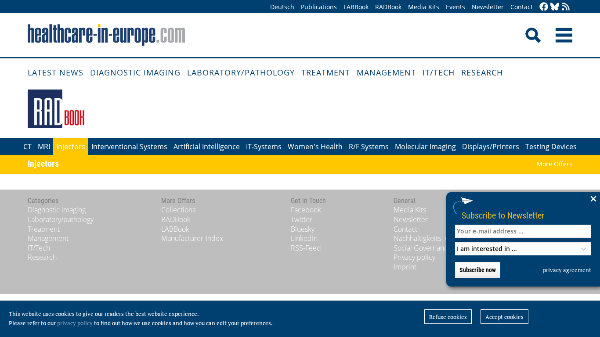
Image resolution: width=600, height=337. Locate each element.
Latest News (55, 72)
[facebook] (543, 7)
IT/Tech (439, 72)
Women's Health (315, 146)
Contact (521, 7)
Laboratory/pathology (241, 72)
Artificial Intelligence (206, 146)
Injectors (70, 146)
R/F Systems (369, 146)
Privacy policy (414, 257)
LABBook (356, 7)
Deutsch (282, 7)
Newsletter (488, 7)
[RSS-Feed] (565, 7)
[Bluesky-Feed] (554, 7)
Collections (178, 210)
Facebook (306, 210)
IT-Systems (264, 146)
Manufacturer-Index (192, 238)
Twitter (301, 219)
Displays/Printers (490, 146)
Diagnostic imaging (135, 72)
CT (27, 146)
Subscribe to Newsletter (503, 215)
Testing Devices (551, 146)
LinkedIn (304, 238)
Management (386, 72)
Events (455, 7)
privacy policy (75, 323)
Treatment (325, 72)
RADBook (388, 7)
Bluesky (302, 229)
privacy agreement (567, 270)
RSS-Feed (306, 248)
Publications (319, 7)
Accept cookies (504, 317)
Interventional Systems (129, 146)
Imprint (405, 267)
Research (482, 72)
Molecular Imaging (425, 146)
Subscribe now (477, 269)
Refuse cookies (448, 317)
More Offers (554, 164)
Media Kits (423, 7)
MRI (44, 146)
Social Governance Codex (433, 248)
